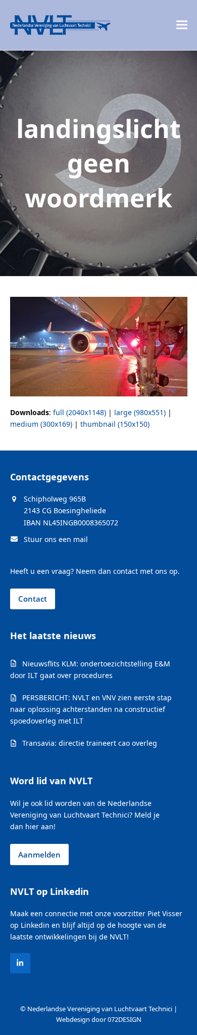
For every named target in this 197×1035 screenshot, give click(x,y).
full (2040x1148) (79, 412)
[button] (181, 25)
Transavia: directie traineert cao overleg (89, 743)
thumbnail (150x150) (115, 424)
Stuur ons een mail (56, 539)
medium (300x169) (41, 424)
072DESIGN (124, 1019)
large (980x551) (140, 412)
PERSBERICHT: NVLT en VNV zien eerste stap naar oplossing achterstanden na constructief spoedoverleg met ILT (91, 709)
